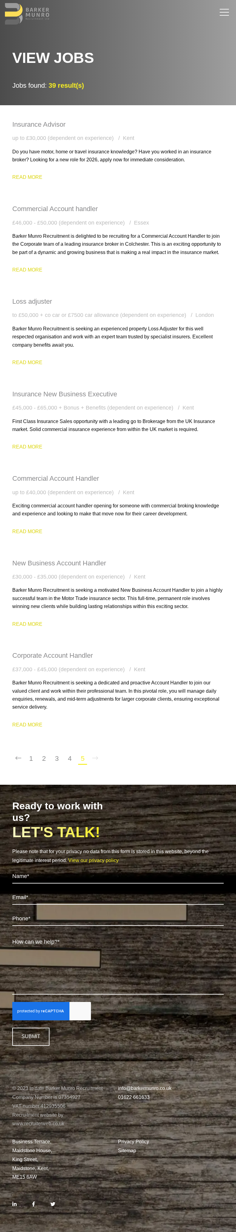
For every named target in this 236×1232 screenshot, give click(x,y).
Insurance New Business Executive (64, 394)
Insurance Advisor (38, 124)
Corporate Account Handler (52, 655)
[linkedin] (14, 1204)
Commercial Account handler (55, 209)
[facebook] (33, 1204)
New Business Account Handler (59, 563)
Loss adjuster (32, 301)
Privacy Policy (133, 1141)
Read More (27, 177)
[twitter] (52, 1204)
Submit (31, 1036)
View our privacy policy (93, 860)
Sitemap (127, 1150)
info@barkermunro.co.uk (144, 1088)
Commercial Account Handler (55, 478)
